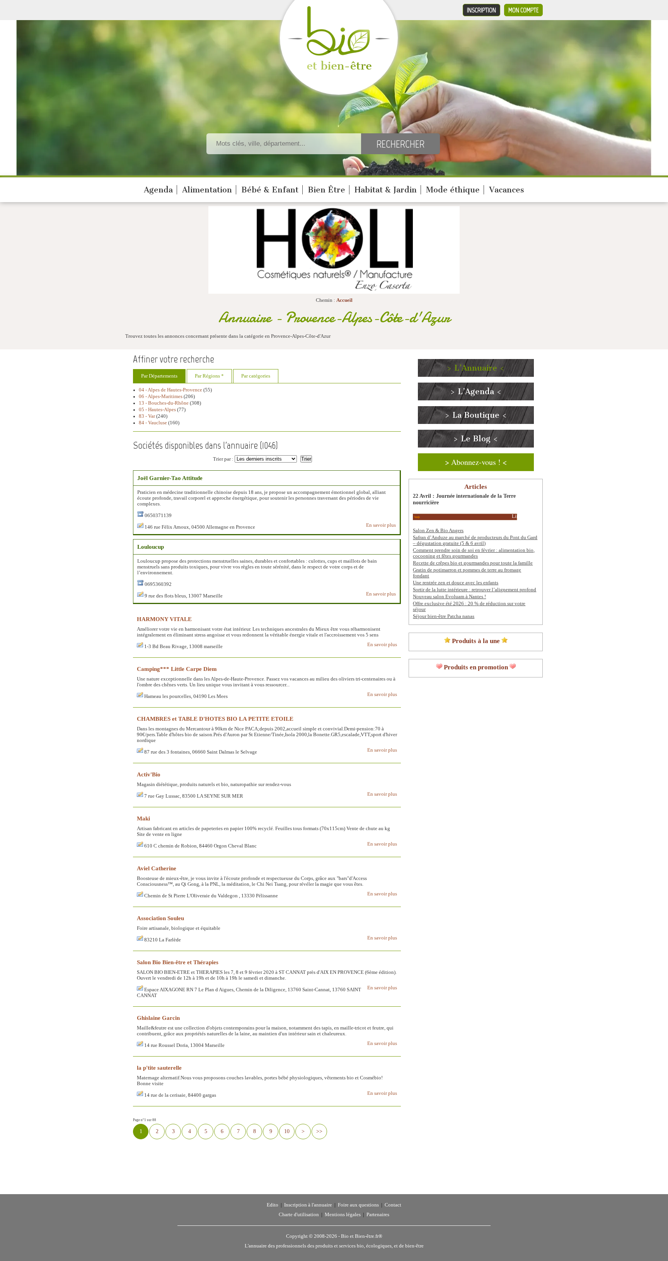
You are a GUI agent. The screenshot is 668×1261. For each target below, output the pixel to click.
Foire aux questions (358, 1205)
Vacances (506, 189)
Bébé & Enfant (269, 189)
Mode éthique (453, 189)
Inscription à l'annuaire (308, 1205)
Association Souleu (160, 918)
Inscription (481, 10)
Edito (272, 1205)
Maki (143, 818)
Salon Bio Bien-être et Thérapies (177, 962)
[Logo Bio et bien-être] (339, 68)
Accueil (344, 300)
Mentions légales (343, 1214)
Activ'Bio (148, 774)
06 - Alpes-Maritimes (160, 396)
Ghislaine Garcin (158, 1017)
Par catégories (255, 376)
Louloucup (150, 546)
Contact (393, 1205)
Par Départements (159, 376)
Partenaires (377, 1214)
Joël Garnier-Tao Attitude (170, 478)
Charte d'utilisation (299, 1214)
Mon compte (523, 10)
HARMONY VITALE (164, 619)
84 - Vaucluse (153, 422)
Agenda (158, 189)
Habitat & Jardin (385, 189)
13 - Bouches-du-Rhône (164, 403)
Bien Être (326, 189)
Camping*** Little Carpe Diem (177, 668)
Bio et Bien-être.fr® (361, 1236)
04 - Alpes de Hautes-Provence (170, 390)
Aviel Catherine (156, 868)
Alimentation (207, 189)
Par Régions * (209, 376)
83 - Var (147, 416)
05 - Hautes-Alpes (157, 409)
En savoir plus (381, 525)
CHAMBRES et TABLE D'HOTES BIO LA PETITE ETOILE (215, 718)
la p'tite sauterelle (159, 1067)
